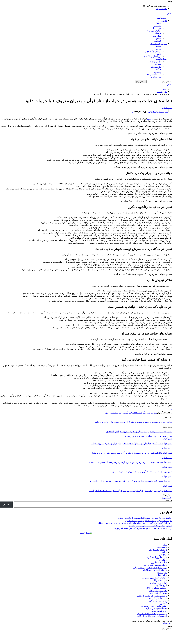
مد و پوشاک (156, 77)
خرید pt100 (162, 572)
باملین (169, 13)
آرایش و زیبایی (154, 61)
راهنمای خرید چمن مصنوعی (154, 578)
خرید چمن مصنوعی (158, 601)
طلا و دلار (157, 36)
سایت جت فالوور (159, 562)
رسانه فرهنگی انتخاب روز (155, 565)
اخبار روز (163, 20)
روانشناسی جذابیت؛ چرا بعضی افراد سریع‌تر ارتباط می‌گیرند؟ (145, 518)
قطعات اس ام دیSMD (156, 588)
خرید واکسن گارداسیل (157, 598)
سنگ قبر (163, 555)
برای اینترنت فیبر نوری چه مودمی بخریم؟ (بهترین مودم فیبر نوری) (143, 528)
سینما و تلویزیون (154, 31)
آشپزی (158, 64)
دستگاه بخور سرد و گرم (156, 608)
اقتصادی (157, 23)
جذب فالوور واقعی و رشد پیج (154, 606)
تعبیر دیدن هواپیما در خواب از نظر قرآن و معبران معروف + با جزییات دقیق (139, 431)
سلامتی (158, 69)
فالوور (164, 552)
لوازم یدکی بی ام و (158, 583)
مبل (165, 544)
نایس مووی (162, 547)
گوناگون (157, 41)
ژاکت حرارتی (161, 575)
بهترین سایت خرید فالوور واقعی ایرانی (150, 567)
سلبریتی (157, 72)
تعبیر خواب (167, 107)
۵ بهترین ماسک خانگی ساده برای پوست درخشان (150, 526)
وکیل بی (163, 560)
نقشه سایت (161, 8)
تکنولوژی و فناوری (158, 43)
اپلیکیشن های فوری (158, 549)
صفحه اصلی (161, 18)
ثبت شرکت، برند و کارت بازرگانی (152, 595)
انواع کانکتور (161, 585)
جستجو (169, 500)
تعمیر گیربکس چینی (158, 593)
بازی (159, 54)
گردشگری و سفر (153, 74)
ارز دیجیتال (156, 28)
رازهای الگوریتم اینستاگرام (155, 570)
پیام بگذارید (167, 498)
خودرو (158, 46)
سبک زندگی (161, 59)
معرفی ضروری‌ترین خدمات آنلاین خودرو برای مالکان (148, 520)
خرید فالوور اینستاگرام (157, 557)
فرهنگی (157, 33)
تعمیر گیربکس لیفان (158, 590)
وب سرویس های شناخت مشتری (152, 613)
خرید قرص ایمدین (159, 611)
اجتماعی (157, 25)
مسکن (158, 38)
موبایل (158, 48)
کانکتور (163, 603)
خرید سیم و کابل (159, 580)
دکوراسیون (156, 66)
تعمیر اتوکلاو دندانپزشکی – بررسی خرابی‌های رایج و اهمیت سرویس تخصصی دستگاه (135, 523)
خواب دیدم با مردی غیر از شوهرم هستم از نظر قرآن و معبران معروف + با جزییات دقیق (133, 422)
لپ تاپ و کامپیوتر (153, 51)
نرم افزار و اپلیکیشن (152, 56)
